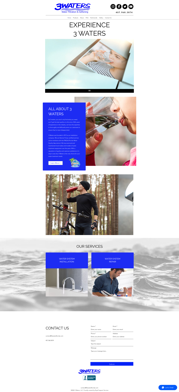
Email (114, 326)
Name (93, 326)
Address (115, 333)
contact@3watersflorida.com (54, 336)
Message (93, 348)
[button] (89, 204)
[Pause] (47, 86)
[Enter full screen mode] (131, 86)
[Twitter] (124, 6)
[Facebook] (118, 6)
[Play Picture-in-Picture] (128, 86)
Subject (93, 340)
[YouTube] (130, 6)
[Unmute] (51, 86)
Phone (93, 333)
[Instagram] (113, 6)
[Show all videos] (89, 91)
